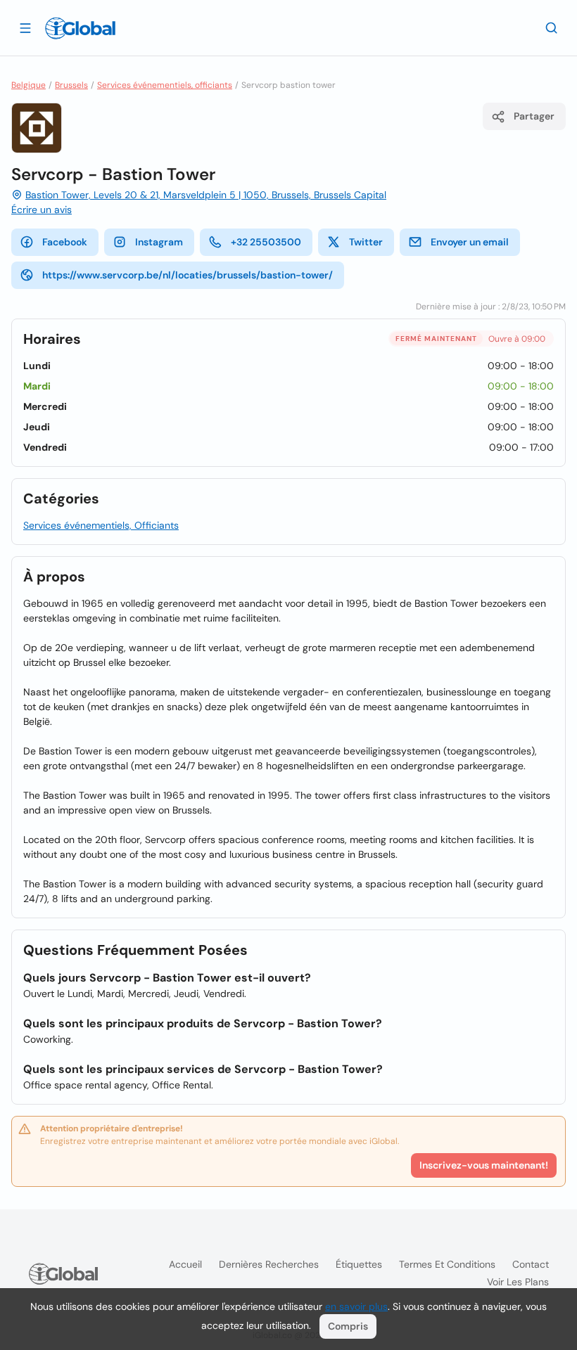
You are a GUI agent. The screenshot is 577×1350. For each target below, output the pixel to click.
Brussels (71, 85)
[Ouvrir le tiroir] (25, 27)
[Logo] (80, 28)
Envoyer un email (470, 242)
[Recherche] (552, 27)
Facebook (64, 242)
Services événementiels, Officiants (101, 525)
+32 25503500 (266, 242)
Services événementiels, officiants (164, 85)
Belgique (28, 85)
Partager (534, 116)
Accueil (185, 1264)
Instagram (159, 242)
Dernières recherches (269, 1264)
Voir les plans (518, 1281)
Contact (530, 1264)
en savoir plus (356, 1306)
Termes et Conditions (447, 1264)
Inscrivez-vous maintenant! (483, 1165)
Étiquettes (359, 1264)
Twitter (366, 242)
